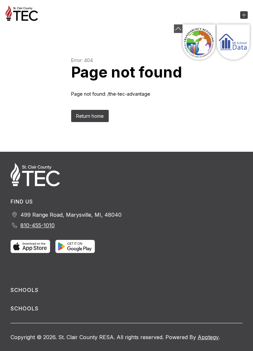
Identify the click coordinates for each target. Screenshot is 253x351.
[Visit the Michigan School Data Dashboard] (233, 42)
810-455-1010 (37, 225)
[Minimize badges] (178, 28)
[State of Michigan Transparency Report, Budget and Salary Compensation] (199, 42)
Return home (90, 116)
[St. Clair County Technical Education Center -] (25, 14)
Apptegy (208, 337)
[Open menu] (244, 15)
